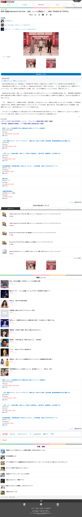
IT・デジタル (24, 4)
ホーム (8, 4)
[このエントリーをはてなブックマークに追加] (50, 14)
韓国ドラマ (45, 434)
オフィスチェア (30, 208)
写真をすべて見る (42, 74)
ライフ (74, 4)
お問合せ (32, 508)
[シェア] (39, 14)
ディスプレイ (49, 208)
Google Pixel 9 (37, 434)
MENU (76, 1)
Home (24, 505)
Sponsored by (71, 202)
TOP (41, 501)
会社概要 (41, 508)
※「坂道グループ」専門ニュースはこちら (14, 81)
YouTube (58, 505)
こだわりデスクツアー (22, 434)
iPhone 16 (12, 434)
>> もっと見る (77, 258)
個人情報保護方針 (48, 508)
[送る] (42, 14)
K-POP (52, 434)
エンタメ (57, 4)
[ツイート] (35, 14)
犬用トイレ (68, 208)
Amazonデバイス (11, 208)
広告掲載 (37, 508)
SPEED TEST (41, 4)
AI (30, 434)
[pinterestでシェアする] (46, 14)
